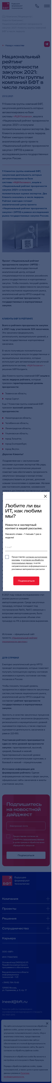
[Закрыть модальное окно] (45, 496)
